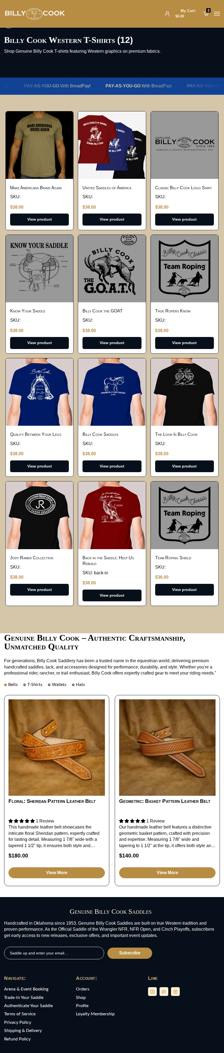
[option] (56, 790)
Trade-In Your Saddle (23, 997)
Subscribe (129, 953)
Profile (82, 1006)
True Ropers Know (172, 311)
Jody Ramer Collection (31, 557)
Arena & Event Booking (26, 989)
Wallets (59, 684)
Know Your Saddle (27, 311)
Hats (80, 684)
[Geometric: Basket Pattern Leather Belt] (167, 747)
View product (39, 219)
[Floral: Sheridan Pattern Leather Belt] (56, 747)
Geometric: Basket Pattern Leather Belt (164, 801)
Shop (81, 997)
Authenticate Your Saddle (28, 1006)
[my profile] (167, 13)
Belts (13, 684)
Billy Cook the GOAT (102, 311)
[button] (22, 821)
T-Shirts (34, 684)
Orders (82, 989)
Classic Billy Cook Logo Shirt (183, 187)
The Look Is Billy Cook (176, 434)
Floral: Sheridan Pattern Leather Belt (52, 801)
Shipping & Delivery (23, 1030)
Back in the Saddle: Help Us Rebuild (108, 560)
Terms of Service (20, 1014)
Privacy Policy (17, 1022)
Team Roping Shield (173, 557)
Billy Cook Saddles (100, 434)
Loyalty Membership (95, 1014)
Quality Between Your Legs (35, 434)
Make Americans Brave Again (36, 187)
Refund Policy (17, 1039)
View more (56, 872)
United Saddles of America (106, 187)
